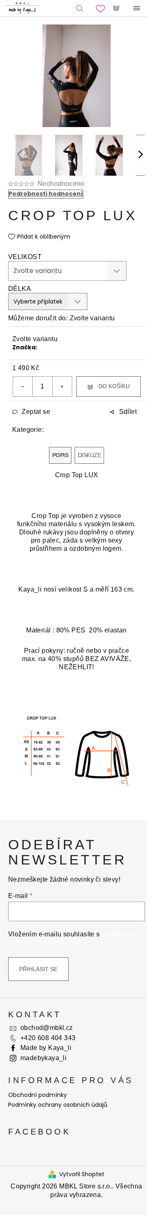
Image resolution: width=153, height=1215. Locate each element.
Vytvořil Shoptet (81, 1174)
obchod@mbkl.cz (46, 1027)
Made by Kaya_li (45, 1047)
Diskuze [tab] (89, 455)
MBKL (45, 347)
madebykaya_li (43, 1057)
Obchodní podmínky (37, 1095)
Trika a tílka (91, 429)
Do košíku (114, 386)
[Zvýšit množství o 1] (62, 386)
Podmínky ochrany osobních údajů (57, 1105)
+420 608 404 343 (47, 1037)
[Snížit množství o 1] (23, 386)
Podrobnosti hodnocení (46, 194)
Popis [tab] (60, 455)
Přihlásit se (38, 969)
